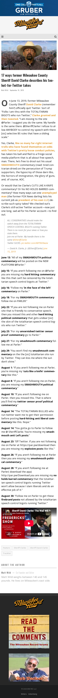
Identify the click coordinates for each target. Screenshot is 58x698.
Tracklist (7, 553)
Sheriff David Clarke (39, 548)
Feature (6, 548)
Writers (24, 694)
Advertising (32, 694)
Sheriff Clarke (20, 548)
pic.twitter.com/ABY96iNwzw (34, 243)
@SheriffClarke (20, 239)
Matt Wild (4, 90)
